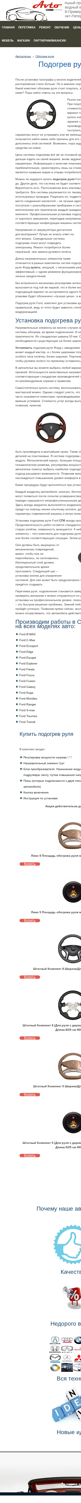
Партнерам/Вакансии (50, 40)
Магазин (23, 40)
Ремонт (45, 27)
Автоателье (23, 56)
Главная (8, 27)
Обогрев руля (45, 56)
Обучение (61, 27)
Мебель (8, 40)
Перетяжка (26, 27)
